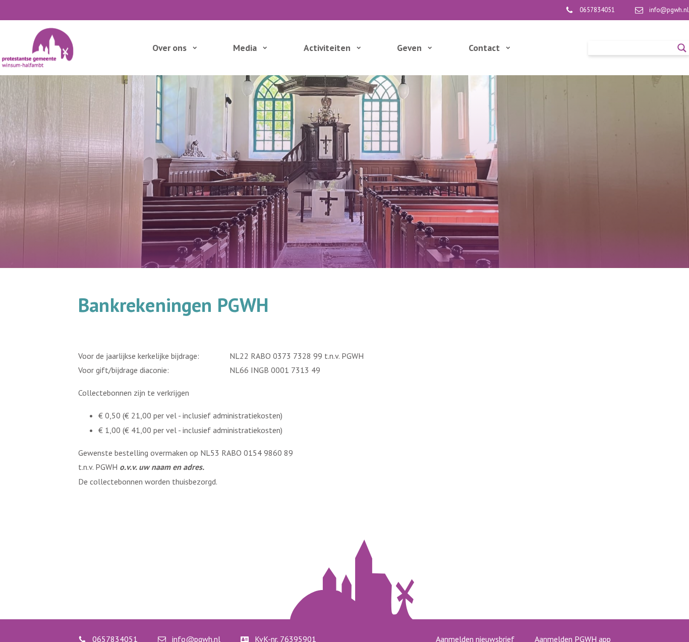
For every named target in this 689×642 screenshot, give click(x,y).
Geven (409, 48)
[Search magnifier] (682, 48)
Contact (484, 48)
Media (245, 48)
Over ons (169, 48)
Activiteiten (327, 48)
